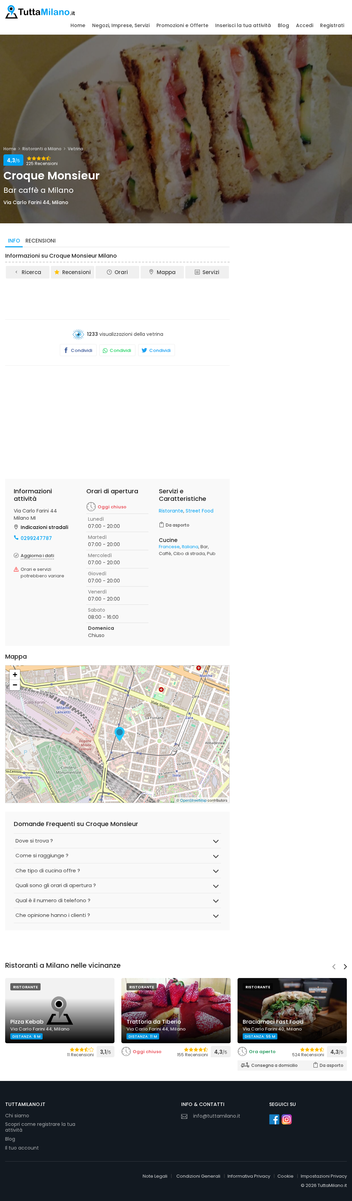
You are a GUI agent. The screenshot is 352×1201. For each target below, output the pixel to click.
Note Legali (155, 1176)
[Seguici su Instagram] (287, 1119)
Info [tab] (14, 240)
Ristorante (171, 510)
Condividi (81, 350)
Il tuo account (22, 1148)
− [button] (15, 685)
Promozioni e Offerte (182, 25)
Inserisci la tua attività (243, 25)
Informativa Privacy (249, 1176)
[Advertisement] (130, 298)
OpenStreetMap (193, 800)
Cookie (285, 1176)
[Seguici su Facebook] (274, 1119)
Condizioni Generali (198, 1176)
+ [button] (15, 674)
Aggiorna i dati (37, 555)
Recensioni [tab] (40, 240)
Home (77, 25)
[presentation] (333, 967)
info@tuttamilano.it (216, 1115)
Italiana (190, 546)
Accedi (304, 25)
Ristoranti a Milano (42, 149)
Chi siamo (17, 1115)
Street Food (199, 510)
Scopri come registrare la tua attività (40, 1127)
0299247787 (36, 538)
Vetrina (75, 149)
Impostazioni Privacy (324, 1176)
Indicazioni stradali (44, 527)
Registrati (332, 25)
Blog (283, 25)
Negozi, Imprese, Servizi (121, 25)
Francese (169, 546)
